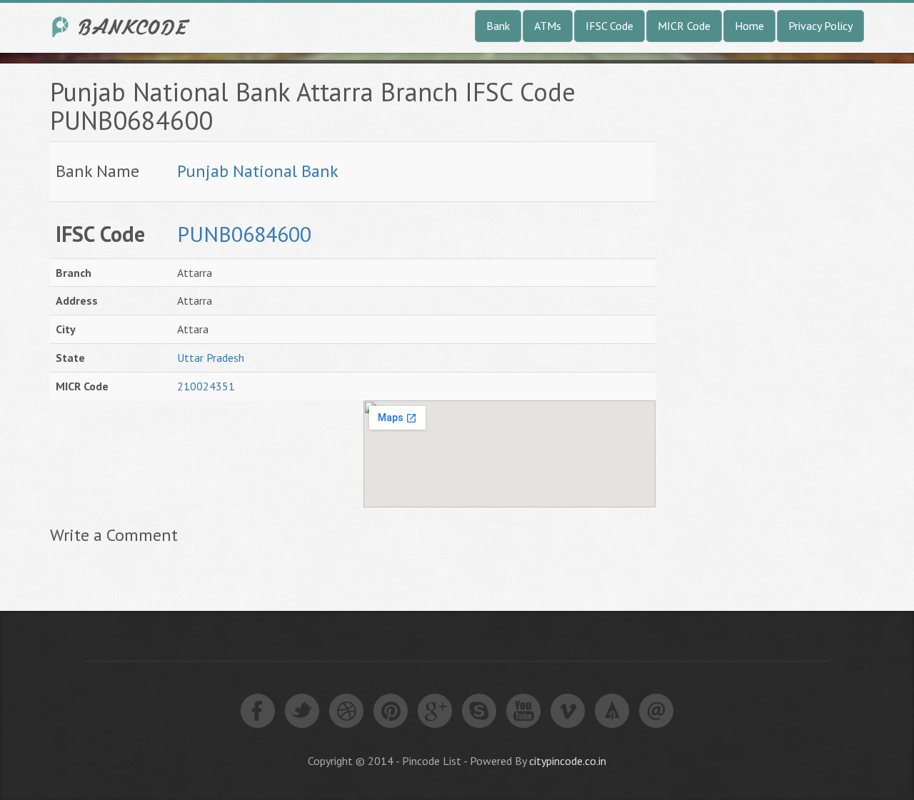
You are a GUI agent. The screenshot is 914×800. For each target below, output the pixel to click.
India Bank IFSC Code (121, 27)
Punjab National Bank (257, 171)
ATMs (547, 26)
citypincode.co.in (567, 761)
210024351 (206, 386)
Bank (498, 26)
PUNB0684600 (244, 234)
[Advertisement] (784, 292)
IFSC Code (609, 26)
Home (749, 26)
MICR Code (684, 26)
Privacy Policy (820, 26)
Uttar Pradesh (210, 357)
